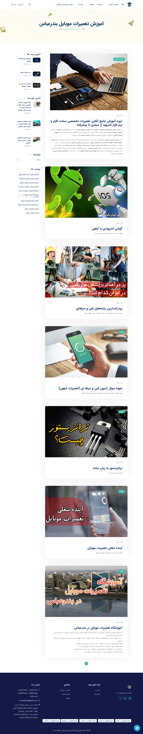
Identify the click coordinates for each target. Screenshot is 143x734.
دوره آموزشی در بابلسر (88, 720)
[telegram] (125, 698)
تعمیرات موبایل (119, 59)
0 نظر (118, 223)
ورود (20, 4)
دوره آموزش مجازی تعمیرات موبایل (28, 205)
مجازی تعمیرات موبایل (32, 213)
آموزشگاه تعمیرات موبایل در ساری (29, 191)
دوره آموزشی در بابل (106, 720)
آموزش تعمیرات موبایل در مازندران (29, 186)
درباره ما (97, 690)
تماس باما (97, 694)
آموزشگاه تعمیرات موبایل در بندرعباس (98, 627)
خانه (83, 29)
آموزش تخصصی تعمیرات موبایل (29, 183)
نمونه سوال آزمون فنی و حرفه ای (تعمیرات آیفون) (90, 388)
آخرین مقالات (66, 694)
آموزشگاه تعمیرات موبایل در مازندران (31, 196)
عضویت (67, 698)
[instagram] (120, 698)
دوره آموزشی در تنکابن (51, 720)
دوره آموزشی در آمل (123, 720)
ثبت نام (13, 4)
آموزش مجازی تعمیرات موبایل (30, 201)
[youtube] (130, 698)
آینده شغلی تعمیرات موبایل (104, 548)
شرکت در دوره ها (65, 690)
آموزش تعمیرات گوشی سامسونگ (29, 178)
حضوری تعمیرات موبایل (32, 209)
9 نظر (118, 115)
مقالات (121, 172)
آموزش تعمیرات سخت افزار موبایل (29, 174)
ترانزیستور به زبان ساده (107, 468)
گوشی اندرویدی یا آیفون (107, 228)
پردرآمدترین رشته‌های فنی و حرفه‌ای (99, 308)
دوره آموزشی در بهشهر (69, 720)
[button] (29, 4)
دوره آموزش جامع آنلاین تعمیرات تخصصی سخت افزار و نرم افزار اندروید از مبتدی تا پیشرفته (86, 123)
